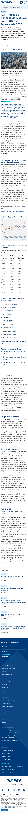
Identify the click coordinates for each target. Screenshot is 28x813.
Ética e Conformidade (7, 665)
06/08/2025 (10, 321)
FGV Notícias (8, 6)
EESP (18, 769)
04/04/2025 (11, 307)
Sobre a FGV (5, 663)
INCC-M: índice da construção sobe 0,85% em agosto (12, 615)
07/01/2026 (13, 338)
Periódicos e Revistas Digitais (9, 700)
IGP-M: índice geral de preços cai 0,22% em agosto (13, 589)
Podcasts (4, 722)
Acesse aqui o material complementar (13, 211)
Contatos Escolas (6, 753)
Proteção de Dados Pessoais (9, 668)
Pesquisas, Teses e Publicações (9, 695)
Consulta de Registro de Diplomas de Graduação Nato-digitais (11, 736)
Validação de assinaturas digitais (10, 740)
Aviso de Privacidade (9, 807)
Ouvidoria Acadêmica (7, 750)
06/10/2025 (13, 328)
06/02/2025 (11, 301)
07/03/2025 (13, 304)
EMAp (22, 769)
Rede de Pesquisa (6, 698)
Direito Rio (20, 766)
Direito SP (4, 769)
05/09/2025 (11, 324)
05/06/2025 (10, 314)
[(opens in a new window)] (3, 790)
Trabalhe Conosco (6, 759)
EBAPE (14, 769)
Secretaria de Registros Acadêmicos (11, 730)
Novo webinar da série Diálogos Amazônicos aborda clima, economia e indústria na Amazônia (13, 602)
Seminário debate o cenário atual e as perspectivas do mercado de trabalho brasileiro (13, 628)
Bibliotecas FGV (6, 703)
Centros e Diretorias (7, 674)
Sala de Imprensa (6, 756)
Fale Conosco (5, 747)
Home (2, 6)
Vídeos (3, 719)
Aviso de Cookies (20, 806)
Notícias (4, 714)
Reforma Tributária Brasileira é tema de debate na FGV (13, 577)
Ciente (4, 810)
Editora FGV (5, 687)
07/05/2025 (10, 311)
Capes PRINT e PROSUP (8, 706)
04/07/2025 (11, 317)
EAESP (9, 769)
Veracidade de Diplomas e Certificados (12, 733)
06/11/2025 (12, 331)
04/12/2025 (13, 334)
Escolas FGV (5, 684)
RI (10, 772)
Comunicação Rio (6, 766)
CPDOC (14, 766)
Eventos (4, 717)
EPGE (3, 772)
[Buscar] (21, 2)
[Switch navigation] (25, 2)
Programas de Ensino (7, 682)
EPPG (7, 772)
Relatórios (4, 671)
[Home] (7, 2)
